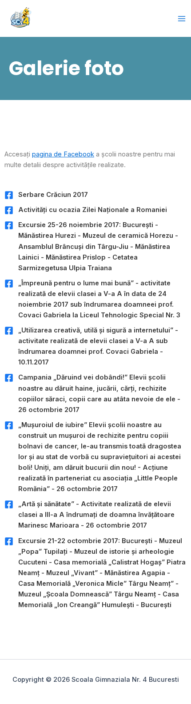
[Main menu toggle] (181, 18)
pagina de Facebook (63, 154)
